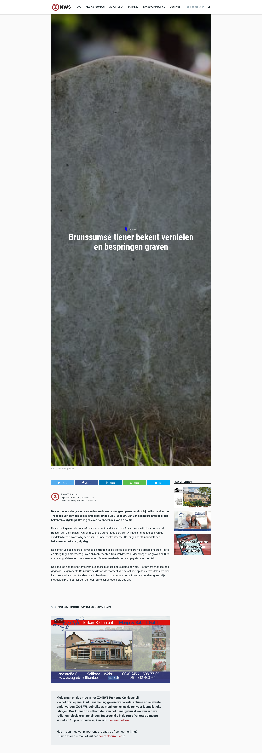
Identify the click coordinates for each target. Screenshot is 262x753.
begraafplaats (103, 607)
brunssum (63, 607)
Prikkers (133, 7)
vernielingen (88, 607)
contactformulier (110, 736)
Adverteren (116, 7)
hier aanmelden (118, 720)
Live (79, 7)
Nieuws (132, 229)
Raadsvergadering (154, 7)
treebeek (75, 607)
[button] (62, 482)
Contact (175, 7)
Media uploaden (95, 7)
